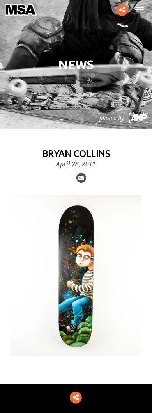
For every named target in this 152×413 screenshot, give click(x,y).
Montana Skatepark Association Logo (24, 10)
